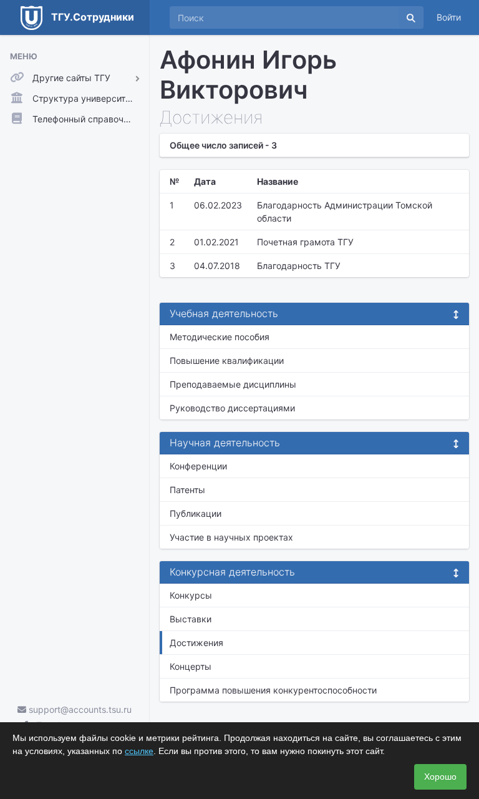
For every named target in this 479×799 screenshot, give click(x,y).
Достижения (196, 642)
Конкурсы (191, 595)
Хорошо (440, 777)
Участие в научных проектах (231, 537)
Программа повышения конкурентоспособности (273, 690)
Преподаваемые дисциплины (233, 384)
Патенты (187, 489)
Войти (449, 17)
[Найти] (411, 17)
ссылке (139, 751)
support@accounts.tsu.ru (79, 709)
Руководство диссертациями (232, 408)
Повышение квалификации (227, 360)
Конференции (198, 466)
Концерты (190, 666)
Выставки (190, 619)
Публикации (195, 513)
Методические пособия (219, 336)
